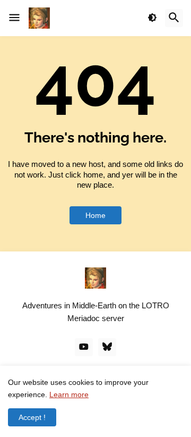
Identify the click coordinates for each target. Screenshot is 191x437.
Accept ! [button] (32, 417)
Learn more (69, 394)
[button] (14, 18)
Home (95, 215)
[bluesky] (107, 347)
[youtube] (84, 347)
